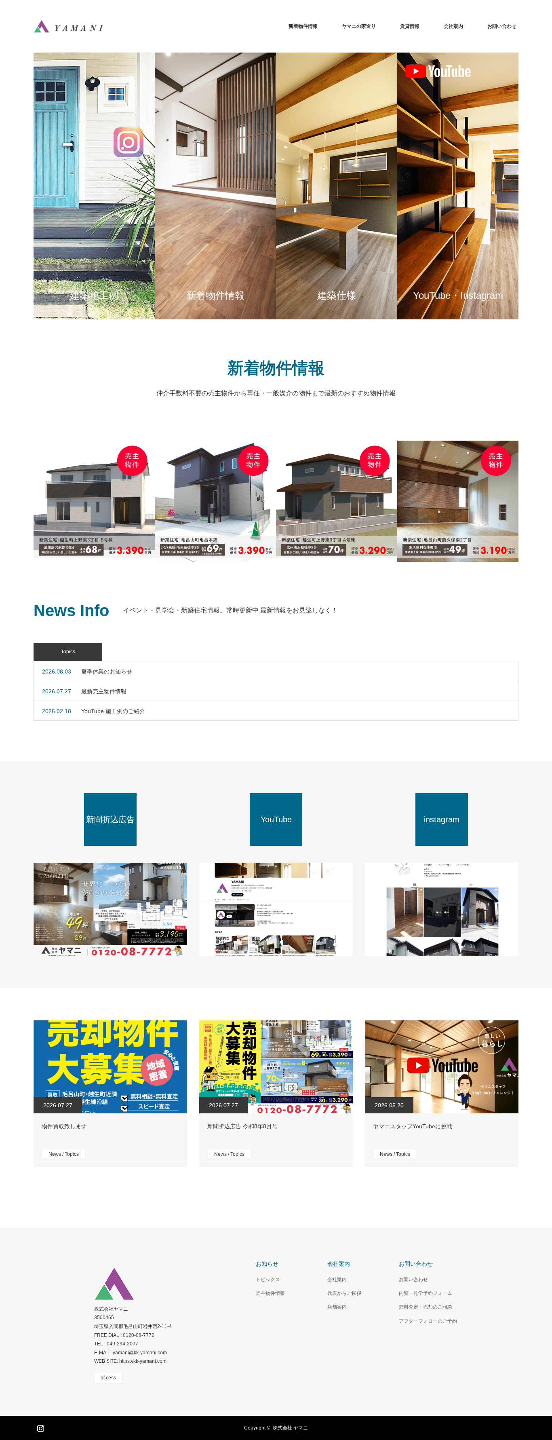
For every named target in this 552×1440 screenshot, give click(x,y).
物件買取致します (64, 1126)
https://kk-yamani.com (142, 1361)
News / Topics (63, 1154)
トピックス (268, 1279)
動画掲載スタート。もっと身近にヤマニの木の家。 (457, 186)
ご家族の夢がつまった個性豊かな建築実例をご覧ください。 (94, 186)
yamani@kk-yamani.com (140, 1353)
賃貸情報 (409, 26)
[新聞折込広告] (110, 909)
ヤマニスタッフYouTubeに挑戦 (412, 1126)
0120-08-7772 (138, 1335)
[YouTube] (276, 909)
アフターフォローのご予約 (428, 1321)
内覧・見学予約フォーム (425, 1293)
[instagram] (441, 909)
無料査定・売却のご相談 (425, 1307)
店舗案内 (337, 1307)
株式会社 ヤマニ (290, 1428)
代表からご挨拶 (344, 1293)
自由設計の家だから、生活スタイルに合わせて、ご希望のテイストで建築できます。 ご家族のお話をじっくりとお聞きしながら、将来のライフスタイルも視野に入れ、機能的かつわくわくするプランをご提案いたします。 (336, 186)
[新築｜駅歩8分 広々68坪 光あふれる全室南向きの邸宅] (94, 501)
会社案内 (453, 26)
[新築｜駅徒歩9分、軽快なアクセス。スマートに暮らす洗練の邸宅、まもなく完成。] (457, 501)
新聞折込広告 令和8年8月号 (242, 1126)
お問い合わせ (501, 26)
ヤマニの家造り (359, 26)
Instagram (40, 1427)
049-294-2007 (122, 1344)
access (108, 1378)
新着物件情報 (303, 26)
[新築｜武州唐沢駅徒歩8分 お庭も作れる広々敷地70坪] (336, 501)
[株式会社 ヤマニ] (68, 26)
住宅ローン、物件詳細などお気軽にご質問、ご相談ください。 (215, 186)
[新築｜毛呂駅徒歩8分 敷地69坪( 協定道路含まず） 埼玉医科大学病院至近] (215, 501)
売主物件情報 (270, 1293)
